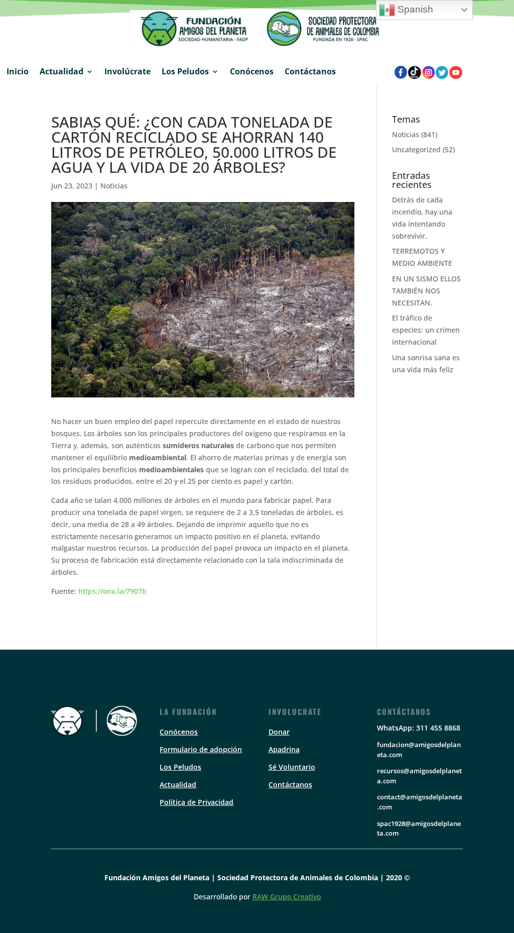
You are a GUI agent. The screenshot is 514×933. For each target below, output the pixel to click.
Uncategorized (416, 149)
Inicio (18, 71)
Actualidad (61, 71)
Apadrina (284, 749)
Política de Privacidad (196, 802)
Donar (279, 732)
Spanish (414, 9)
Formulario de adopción (201, 749)
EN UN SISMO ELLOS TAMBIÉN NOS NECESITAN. (426, 290)
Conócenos (252, 71)
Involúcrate (127, 71)
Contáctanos (310, 71)
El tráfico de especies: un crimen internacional (426, 330)
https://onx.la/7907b (112, 591)
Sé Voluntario (292, 767)
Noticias (113, 185)
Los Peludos (185, 71)
